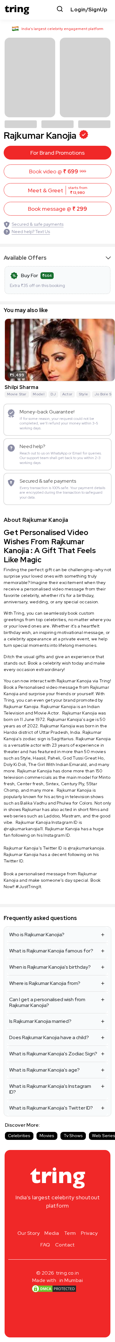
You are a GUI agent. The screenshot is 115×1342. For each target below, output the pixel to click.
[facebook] (48, 1220)
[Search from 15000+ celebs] (60, 10)
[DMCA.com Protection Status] (54, 1288)
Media (51, 1233)
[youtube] (67, 1220)
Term (70, 1233)
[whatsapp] (77, 1220)
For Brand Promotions (57, 152)
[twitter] (58, 1220)
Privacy (89, 1233)
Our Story (28, 1233)
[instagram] (38, 1220)
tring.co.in (67, 1273)
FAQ (45, 1245)
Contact (65, 1245)
